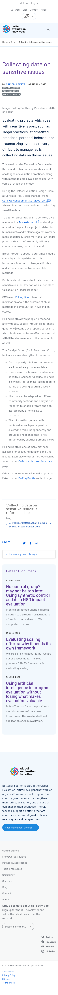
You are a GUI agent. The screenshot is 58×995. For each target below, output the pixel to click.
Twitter (50, 937)
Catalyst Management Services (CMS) (25, 200)
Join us (24, 3)
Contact (34, 9)
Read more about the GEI (18, 827)
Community (8, 874)
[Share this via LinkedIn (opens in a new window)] (37, 543)
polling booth (10, 91)
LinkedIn (50, 951)
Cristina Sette (15, 84)
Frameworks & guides (14, 856)
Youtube (50, 946)
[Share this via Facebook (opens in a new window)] (30, 543)
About (44, 9)
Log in (34, 3)
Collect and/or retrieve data (35, 461)
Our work (15, 9)
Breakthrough (27, 222)
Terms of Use (8, 982)
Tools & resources (12, 868)
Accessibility (8, 971)
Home (5, 42)
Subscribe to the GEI (16, 926)
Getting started (10, 850)
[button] (48, 29)
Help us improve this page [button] (23, 554)
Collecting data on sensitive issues (35, 42)
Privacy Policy (8, 975)
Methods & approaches (14, 862)
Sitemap (6, 979)
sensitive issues (11, 94)
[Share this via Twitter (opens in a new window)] (24, 543)
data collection (11, 88)
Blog (25, 9)
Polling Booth (23, 297)
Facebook (51, 941)
